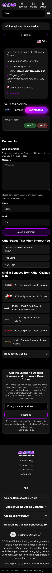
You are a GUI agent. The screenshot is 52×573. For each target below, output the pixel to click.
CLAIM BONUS (36, 110)
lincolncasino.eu (15, 93)
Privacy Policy (26, 460)
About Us (26, 474)
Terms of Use (26, 465)
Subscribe (26, 415)
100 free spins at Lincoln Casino (21, 26)
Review (18, 110)
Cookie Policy (26, 469)
